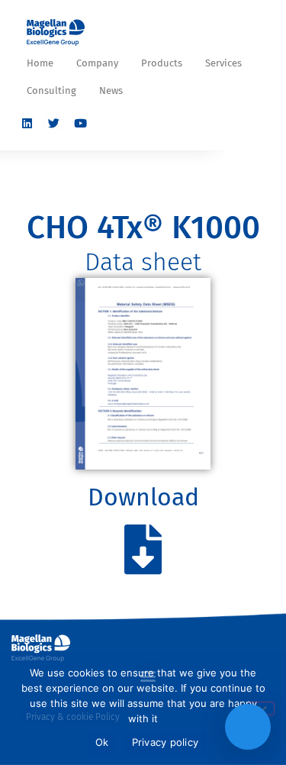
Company (97, 63)
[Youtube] (80, 123)
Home (40, 63)
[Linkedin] (26, 123)
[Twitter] (53, 123)
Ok (102, 742)
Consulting (51, 90)
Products (161, 63)
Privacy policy (165, 742)
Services (223, 63)
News (111, 90)
